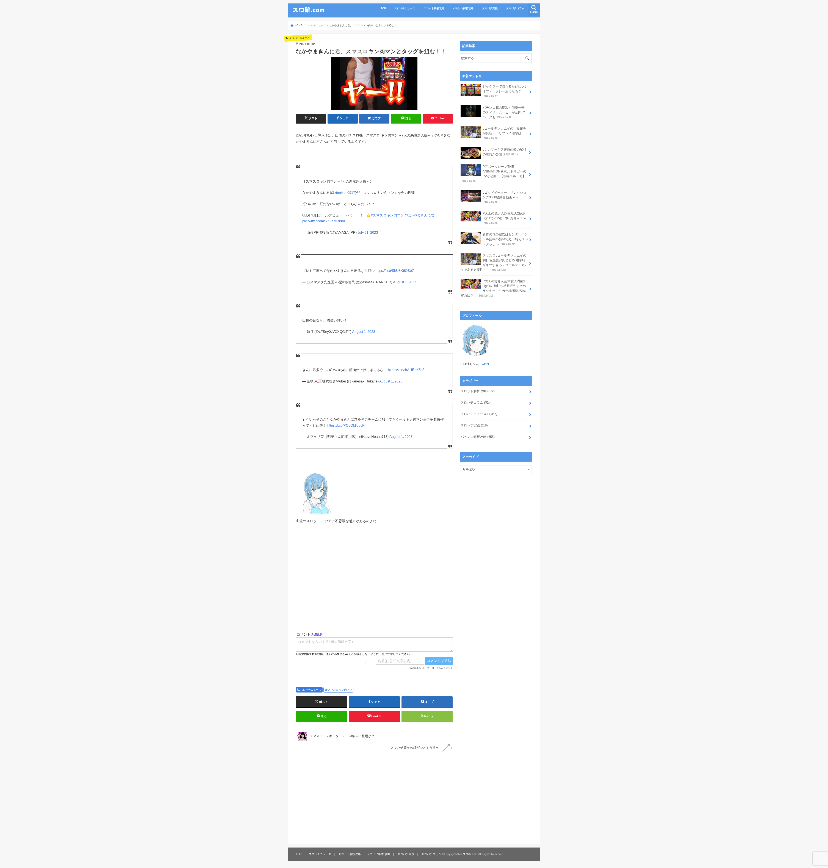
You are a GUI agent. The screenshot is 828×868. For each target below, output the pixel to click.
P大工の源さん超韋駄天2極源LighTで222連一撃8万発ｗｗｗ (504, 218)
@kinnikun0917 (343, 192)
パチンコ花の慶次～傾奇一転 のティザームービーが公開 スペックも (504, 112)
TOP (383, 8)
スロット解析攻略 (434, 8)
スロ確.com (470, 854)
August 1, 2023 (404, 282)
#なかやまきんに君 (419, 215)
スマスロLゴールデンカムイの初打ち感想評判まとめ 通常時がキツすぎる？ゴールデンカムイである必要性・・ (494, 263)
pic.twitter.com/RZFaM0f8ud (323, 221)
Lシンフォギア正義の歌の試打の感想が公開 (504, 152)
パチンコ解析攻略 (463, 8)
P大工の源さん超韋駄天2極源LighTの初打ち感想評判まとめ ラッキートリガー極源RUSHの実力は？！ (494, 288)
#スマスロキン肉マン (387, 215)
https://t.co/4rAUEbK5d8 (406, 370)
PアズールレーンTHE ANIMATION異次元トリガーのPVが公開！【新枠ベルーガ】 (493, 174)
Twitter (484, 364)
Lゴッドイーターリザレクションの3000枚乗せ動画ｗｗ (504, 197)
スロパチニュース (404, 8)
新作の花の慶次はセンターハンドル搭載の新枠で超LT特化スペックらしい (505, 239)
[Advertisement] (374, 578)
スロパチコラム (515, 8)
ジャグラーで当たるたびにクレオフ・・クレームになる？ (505, 91)
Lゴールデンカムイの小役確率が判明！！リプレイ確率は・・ (505, 133)
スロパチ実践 (490, 8)
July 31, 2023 (368, 232)
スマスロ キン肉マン (340, 689)
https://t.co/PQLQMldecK (346, 425)
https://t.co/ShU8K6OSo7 (395, 271)
